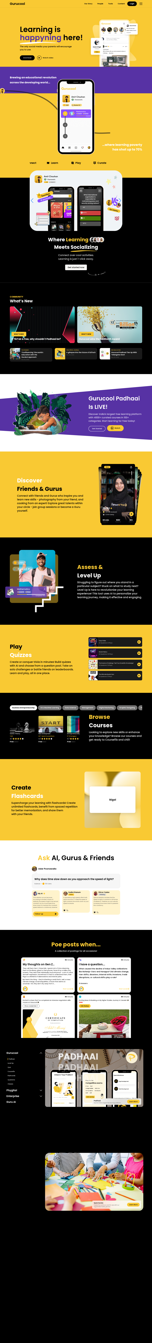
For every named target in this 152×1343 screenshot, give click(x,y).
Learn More (133, 1102)
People (100, 3)
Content (121, 3)
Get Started (97, 428)
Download (27, 58)
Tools (110, 3)
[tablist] (23, 707)
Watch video (48, 58)
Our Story (88, 3)
